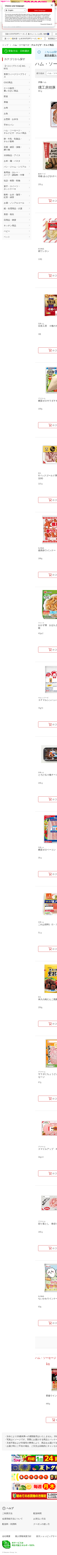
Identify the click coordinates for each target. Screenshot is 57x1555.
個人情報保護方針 (23, 1536)
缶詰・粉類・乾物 (12, 180)
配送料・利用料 (9, 1524)
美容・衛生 (9, 214)
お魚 (6, 113)
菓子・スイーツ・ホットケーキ (12, 187)
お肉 (6, 108)
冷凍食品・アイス (12, 155)
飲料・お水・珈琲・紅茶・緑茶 (13, 195)
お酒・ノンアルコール (14, 203)
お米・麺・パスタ (12, 161)
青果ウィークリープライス (15, 75)
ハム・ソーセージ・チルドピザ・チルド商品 (15, 131)
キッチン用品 (10, 225)
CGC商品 (8, 82)
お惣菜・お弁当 (11, 119)
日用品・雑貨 (10, 220)
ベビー (7, 231)
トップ (5, 45)
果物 (6, 102)
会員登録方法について (12, 1519)
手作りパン (9, 125)
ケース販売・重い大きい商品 (11, 89)
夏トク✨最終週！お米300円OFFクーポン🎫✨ (23, 39)
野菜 (6, 96)
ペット (7, 237)
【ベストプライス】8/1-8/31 (15, 67)
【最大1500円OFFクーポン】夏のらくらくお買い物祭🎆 (27, 34)
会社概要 (6, 1536)
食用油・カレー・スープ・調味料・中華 (14, 173)
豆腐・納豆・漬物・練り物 (13, 148)
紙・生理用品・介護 (13, 208)
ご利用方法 (7, 1513)
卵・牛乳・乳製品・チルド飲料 (13, 140)
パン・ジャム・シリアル (15, 167)
